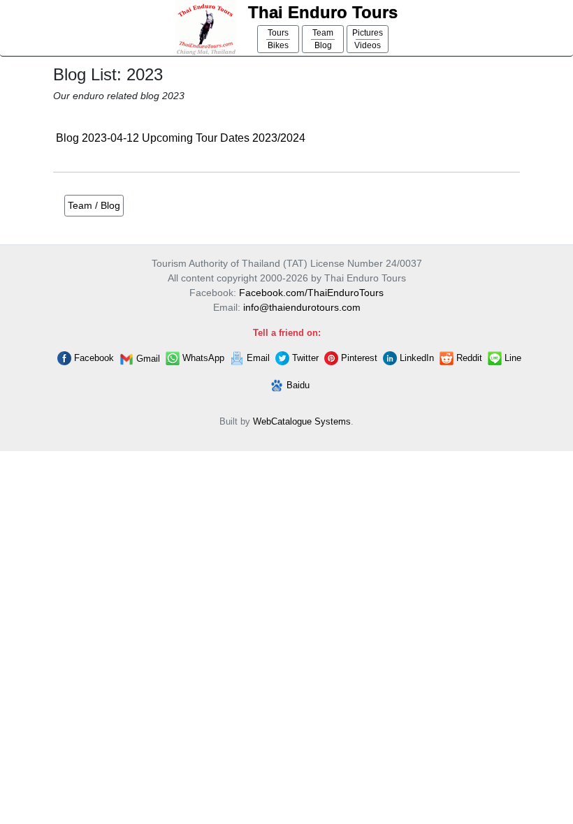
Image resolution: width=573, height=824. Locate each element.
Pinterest (357, 358)
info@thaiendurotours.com (302, 307)
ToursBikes (278, 39)
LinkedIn (415, 358)
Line (511, 358)
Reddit (468, 358)
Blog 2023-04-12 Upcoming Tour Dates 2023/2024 (180, 138)
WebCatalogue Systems (302, 421)
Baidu (297, 385)
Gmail (146, 358)
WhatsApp (202, 358)
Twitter (304, 358)
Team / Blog (94, 205)
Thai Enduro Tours (323, 12)
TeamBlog (322, 39)
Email (257, 358)
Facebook (92, 358)
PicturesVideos (367, 39)
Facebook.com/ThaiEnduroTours (311, 292)
